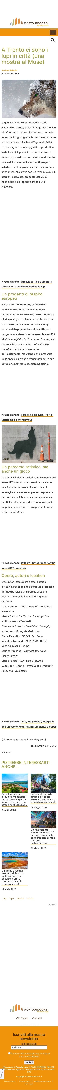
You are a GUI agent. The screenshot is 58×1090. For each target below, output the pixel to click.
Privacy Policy (9, 1081)
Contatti (37, 1018)
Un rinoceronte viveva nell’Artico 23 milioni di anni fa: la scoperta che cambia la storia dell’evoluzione (43, 836)
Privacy (1, 1074)
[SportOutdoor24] (29, 21)
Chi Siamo (22, 1018)
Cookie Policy (24, 1081)
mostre (20, 898)
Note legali (29, 1084)
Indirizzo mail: (29, 1043)
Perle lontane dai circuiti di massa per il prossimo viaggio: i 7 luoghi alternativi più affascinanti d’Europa (14, 799)
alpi (4, 898)
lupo (12, 898)
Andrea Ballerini (9, 70)
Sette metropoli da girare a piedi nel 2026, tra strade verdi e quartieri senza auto (43, 798)
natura (30, 898)
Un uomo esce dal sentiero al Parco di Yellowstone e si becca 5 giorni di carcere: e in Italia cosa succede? (13, 877)
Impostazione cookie (29, 1025)
